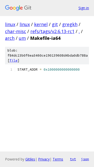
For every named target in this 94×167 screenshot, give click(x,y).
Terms (58, 159)
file (14, 60)
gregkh (69, 24)
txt (73, 159)
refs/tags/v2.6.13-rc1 (52, 31)
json (85, 159)
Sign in (83, 8)
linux (10, 24)
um (22, 38)
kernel (41, 24)
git (55, 24)
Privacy (44, 159)
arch (10, 38)
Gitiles (30, 159)
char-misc (15, 31)
